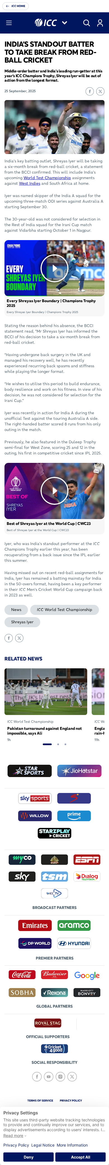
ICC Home (18, 6)
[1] (47, 744)
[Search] (86, 22)
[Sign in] (100, 22)
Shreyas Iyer (22, 621)
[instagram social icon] (60, 1076)
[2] (58, 744)
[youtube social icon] (48, 1076)
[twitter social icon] (72, 1076)
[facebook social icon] (37, 1076)
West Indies (29, 183)
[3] (65, 744)
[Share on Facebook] (90, 91)
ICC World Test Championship (64, 609)
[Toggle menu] (8, 22)
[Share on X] (100, 91)
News (16, 609)
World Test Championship (47, 177)
